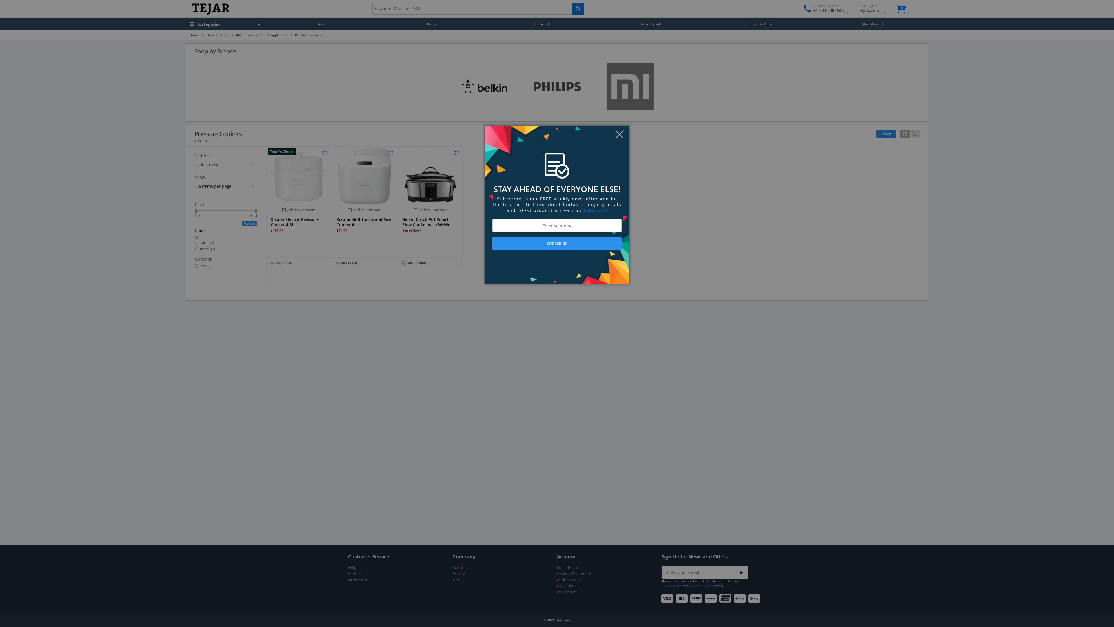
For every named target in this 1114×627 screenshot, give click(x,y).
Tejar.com (595, 210)
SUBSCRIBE (557, 243)
